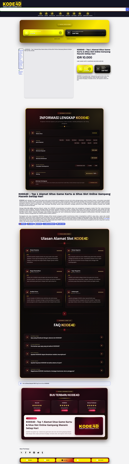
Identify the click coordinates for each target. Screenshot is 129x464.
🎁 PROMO (22, 224)
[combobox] (63, 9)
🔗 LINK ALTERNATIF (49, 224)
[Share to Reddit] (38, 452)
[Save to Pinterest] (34, 452)
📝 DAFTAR (38, 224)
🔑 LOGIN (30, 224)
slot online (107, 218)
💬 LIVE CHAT (60, 224)
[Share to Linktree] (30, 452)
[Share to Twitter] (21, 452)
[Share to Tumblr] (42, 452)
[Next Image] (72, 73)
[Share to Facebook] (25, 452)
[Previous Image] (25, 73)
